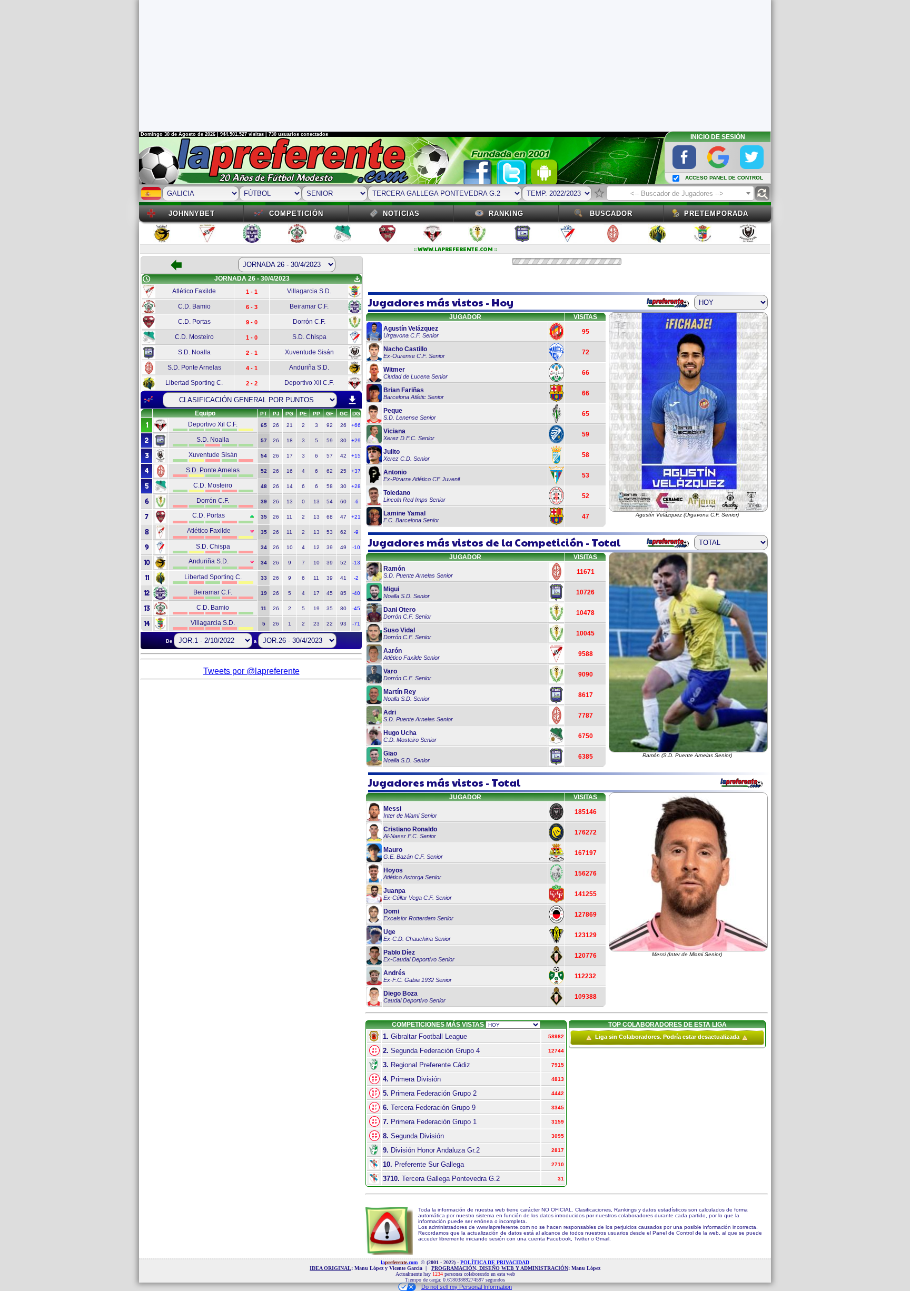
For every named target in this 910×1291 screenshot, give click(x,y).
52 (343, 562)
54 (330, 501)
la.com (399, 1262)
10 (289, 547)
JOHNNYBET (192, 213)
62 (330, 471)
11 (289, 517)
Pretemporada (716, 213)
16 (289, 471)
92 (330, 425)
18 (289, 440)
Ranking (506, 213)
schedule (146, 279)
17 (289, 456)
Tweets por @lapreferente (251, 671)
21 (289, 425)
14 (289, 486)
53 (330, 532)
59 (330, 440)
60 (343, 501)
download (352, 400)
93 (343, 624)
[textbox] (680, 193)
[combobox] (680, 193)
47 (343, 517)
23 (316, 624)
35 (330, 608)
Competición (296, 213)
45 (330, 593)
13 (289, 501)
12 (316, 547)
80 (343, 608)
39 (330, 547)
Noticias (401, 213)
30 (343, 440)
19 (316, 608)
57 (330, 456)
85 (343, 593)
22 (330, 624)
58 (330, 486)
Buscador (611, 213)
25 (343, 471)
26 (276, 425)
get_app (357, 279)
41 (343, 578)
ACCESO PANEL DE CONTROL (724, 178)
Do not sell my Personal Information (466, 1287)
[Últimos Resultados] (148, 399)
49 (343, 547)
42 (343, 456)
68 (330, 517)
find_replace (762, 193)
